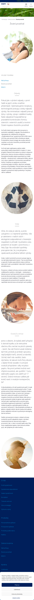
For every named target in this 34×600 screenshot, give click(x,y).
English (31, 1)
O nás (3, 480)
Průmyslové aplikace (7, 527)
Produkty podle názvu (8, 531)
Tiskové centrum (6, 501)
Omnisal (19, 1)
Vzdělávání (4, 569)
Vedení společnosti (7, 493)
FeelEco (25, 1)
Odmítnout (17, 589)
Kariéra (4, 565)
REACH (3, 87)
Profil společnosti (6, 485)
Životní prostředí (6, 84)
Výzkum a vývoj (6, 509)
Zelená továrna (11, 19)
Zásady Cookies (16, 598)
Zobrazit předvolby (17, 594)
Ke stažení (4, 497)
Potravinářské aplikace (8, 523)
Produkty (4, 518)
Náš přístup (5, 80)
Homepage (4, 19)
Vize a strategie (6, 505)
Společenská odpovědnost (9, 489)
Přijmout (17, 585)
